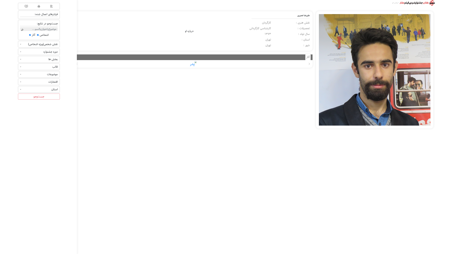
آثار (33, 35)
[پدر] (193, 64)
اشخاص (44, 35)
